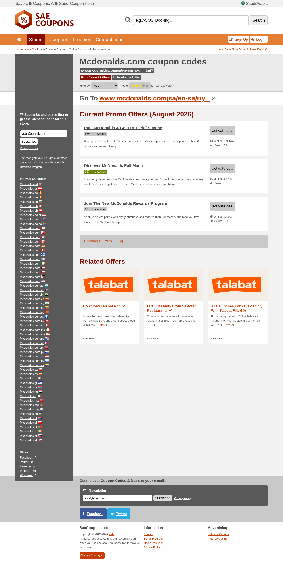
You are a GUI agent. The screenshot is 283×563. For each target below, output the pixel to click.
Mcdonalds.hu (29, 391)
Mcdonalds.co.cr (30, 215)
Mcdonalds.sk (29, 440)
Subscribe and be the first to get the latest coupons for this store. (44, 119)
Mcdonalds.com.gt (32, 316)
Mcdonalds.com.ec (32, 307)
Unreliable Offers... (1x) (103, 241)
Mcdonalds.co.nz (31, 219)
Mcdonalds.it (28, 396)
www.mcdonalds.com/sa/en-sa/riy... (154, 98)
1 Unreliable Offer (126, 77)
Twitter (24, 462)
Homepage (22, 49)
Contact (148, 534)
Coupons (58, 39)
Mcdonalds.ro (28, 431)
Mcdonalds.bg (29, 201)
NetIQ (112, 534)
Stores (36, 39)
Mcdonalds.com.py (32, 352)
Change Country (90, 555)
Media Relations (153, 543)
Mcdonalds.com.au (32, 290)
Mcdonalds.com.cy (32, 303)
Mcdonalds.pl (28, 422)
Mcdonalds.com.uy (32, 360)
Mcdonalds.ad (29, 184)
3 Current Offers (97, 77)
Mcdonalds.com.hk (32, 321)
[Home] (18, 39)
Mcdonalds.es (29, 374)
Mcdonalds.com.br (32, 294)
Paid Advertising (217, 538)
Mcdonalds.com (30, 228)
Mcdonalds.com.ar (32, 285)
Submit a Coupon (218, 534)
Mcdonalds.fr (28, 378)
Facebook (26, 457)
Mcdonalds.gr (28, 383)
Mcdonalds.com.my (32, 334)
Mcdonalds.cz (29, 369)
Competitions (110, 39)
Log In (260, 39)
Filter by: (85, 85)
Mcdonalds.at (28, 188)
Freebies (82, 39)
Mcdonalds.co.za (31, 224)
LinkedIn (25, 466)
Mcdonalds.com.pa (32, 338)
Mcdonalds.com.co (32, 299)
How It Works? (259, 49)
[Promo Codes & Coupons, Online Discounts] (44, 28)
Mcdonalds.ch (29, 206)
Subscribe (28, 141)
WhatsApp (26, 475)
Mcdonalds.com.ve (32, 365)
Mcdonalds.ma (29, 400)
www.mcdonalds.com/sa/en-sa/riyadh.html (115, 70)
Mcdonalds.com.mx (32, 330)
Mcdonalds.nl (28, 418)
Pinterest (25, 470)
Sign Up (241, 39)
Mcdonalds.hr (28, 387)
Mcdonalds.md (29, 405)
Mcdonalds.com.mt (32, 325)
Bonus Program (153, 538)
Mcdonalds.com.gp (32, 312)
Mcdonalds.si (28, 436)
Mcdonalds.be (29, 193)
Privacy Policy (29, 148)
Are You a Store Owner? (233, 49)
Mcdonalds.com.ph (32, 343)
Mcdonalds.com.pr (32, 347)
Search (258, 20)
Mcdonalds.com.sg (32, 356)
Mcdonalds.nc (29, 413)
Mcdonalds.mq (29, 409)
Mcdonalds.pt (28, 427)
